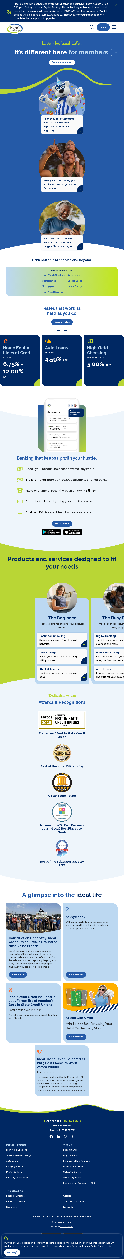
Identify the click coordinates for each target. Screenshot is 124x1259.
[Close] (116, 5)
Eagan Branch (70, 1150)
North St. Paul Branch (74, 1166)
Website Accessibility (50, 1216)
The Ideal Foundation (74, 1201)
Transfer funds (36, 479)
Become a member (62, 62)
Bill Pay (91, 490)
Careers (67, 1196)
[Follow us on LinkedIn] (58, 1137)
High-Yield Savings (52, 292)
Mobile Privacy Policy (82, 1216)
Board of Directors (16, 1196)
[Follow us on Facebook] (51, 1137)
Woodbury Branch (72, 1177)
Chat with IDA (35, 512)
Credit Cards (74, 280)
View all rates (62, 322)
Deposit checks (36, 501)
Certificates (49, 280)
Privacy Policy (90, 1246)
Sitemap (36, 1216)
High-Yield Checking (53, 275)
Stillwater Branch (72, 1172)
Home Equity (74, 286)
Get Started (62, 523)
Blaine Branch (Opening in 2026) (79, 1183)
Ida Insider (68, 1207)
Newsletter (11, 1207)
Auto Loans (73, 275)
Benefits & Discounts (17, 1201)
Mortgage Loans (14, 1166)
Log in (103, 27)
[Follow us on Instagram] (65, 1137)
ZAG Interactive (66, 1227)
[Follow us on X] (73, 1137)
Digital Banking (14, 1172)
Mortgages (48, 286)
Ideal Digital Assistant (17, 1177)
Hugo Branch (70, 1155)
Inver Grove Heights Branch (77, 1161)
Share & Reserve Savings (18, 1155)
